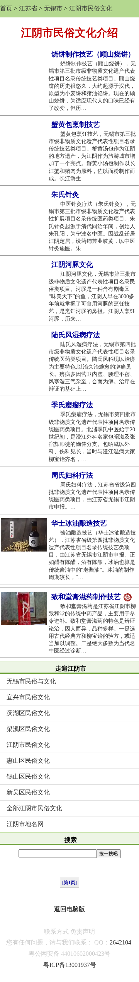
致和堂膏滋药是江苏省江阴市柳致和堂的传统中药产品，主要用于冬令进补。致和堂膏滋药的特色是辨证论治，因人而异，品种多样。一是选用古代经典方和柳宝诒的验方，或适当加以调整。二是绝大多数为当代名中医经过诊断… (92, 628)
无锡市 (53, 8)
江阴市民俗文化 (90, 8)
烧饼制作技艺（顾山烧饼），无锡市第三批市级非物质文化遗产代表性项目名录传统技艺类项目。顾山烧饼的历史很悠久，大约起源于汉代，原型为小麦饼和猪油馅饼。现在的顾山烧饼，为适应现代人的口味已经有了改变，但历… (92, 86)
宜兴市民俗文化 (28, 697)
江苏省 (28, 8)
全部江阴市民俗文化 (34, 808)
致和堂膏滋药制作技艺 (87, 597)
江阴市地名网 (25, 824)
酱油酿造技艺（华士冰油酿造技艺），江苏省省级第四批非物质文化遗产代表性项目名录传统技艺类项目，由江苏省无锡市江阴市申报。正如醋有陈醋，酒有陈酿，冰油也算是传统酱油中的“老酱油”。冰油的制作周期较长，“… (92, 555)
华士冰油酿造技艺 (79, 523)
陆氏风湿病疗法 (75, 335)
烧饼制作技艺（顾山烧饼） (93, 54)
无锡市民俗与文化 (31, 681)
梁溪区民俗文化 (28, 729)
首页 (6, 8)
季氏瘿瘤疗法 (72, 405)
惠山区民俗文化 (28, 760)
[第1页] (69, 882)
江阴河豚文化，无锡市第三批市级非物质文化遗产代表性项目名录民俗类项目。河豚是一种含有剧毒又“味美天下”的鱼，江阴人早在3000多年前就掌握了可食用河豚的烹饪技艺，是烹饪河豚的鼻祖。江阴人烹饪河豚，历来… (92, 296)
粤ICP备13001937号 (69, 965)
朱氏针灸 (65, 194)
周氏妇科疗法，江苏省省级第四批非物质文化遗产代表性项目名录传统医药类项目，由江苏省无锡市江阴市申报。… (92, 496)
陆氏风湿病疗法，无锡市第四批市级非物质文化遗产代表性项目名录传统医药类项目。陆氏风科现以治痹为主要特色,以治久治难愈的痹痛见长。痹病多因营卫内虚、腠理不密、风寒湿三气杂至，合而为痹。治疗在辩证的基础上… (92, 367)
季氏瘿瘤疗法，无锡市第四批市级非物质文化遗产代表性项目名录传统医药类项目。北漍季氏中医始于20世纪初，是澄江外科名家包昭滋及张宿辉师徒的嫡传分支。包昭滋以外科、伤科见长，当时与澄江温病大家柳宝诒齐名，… (92, 437)
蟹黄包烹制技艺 (75, 124)
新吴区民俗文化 (28, 792)
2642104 (120, 942)
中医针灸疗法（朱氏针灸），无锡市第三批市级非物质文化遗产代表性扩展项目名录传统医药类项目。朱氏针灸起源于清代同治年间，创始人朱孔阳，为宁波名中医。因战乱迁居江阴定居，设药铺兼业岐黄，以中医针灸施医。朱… (92, 226)
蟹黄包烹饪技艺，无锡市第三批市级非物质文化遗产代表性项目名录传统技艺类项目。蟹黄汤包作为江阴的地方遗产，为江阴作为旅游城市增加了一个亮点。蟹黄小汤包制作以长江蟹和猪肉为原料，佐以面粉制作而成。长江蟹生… (92, 156)
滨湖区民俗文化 (28, 713)
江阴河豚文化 (72, 264)
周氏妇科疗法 (72, 475)
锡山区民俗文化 (28, 776)
